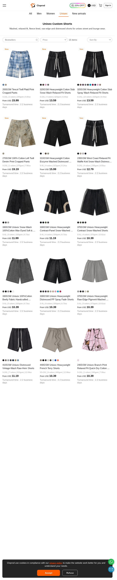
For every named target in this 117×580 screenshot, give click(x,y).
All (30, 13)
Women (50, 13)
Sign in (108, 5)
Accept (48, 573)
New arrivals (79, 13)
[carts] (100, 5)
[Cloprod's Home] (38, 5)
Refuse (70, 573)
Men (39, 13)
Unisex (63, 13)
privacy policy (55, 563)
